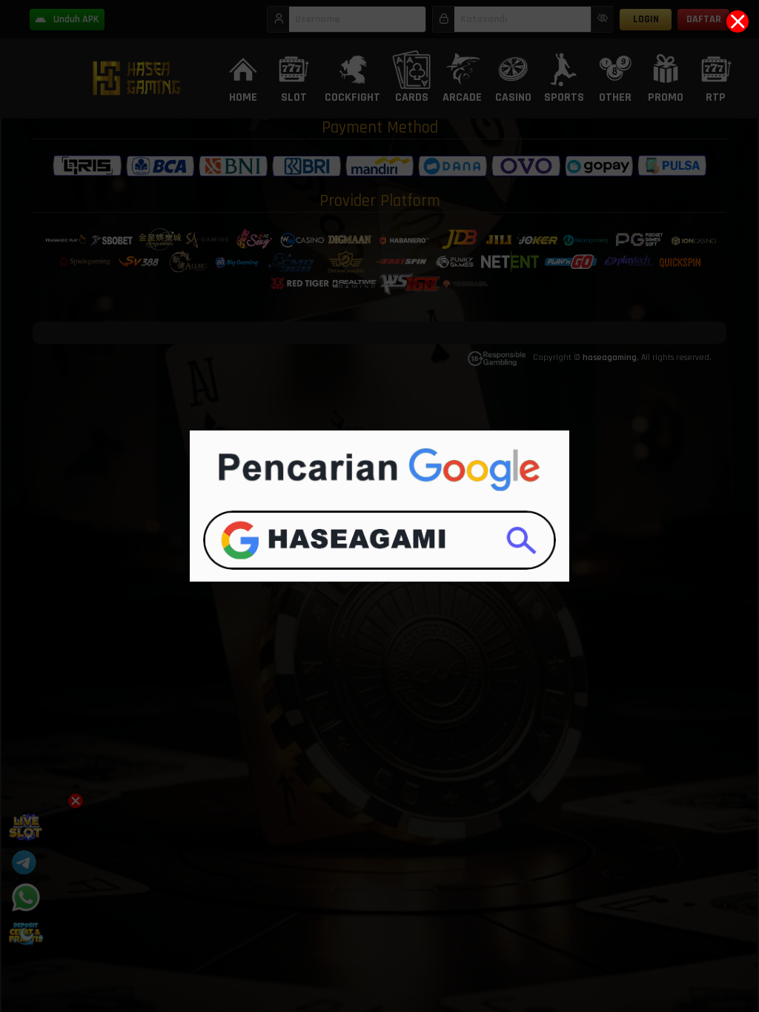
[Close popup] (737, 21)
